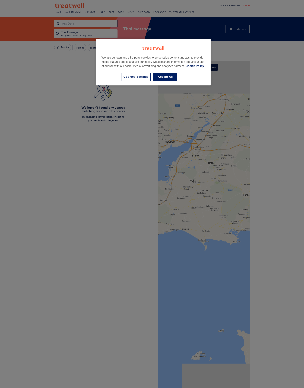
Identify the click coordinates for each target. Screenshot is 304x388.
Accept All (165, 76)
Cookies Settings (136, 76)
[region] (153, 62)
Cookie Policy (195, 66)
